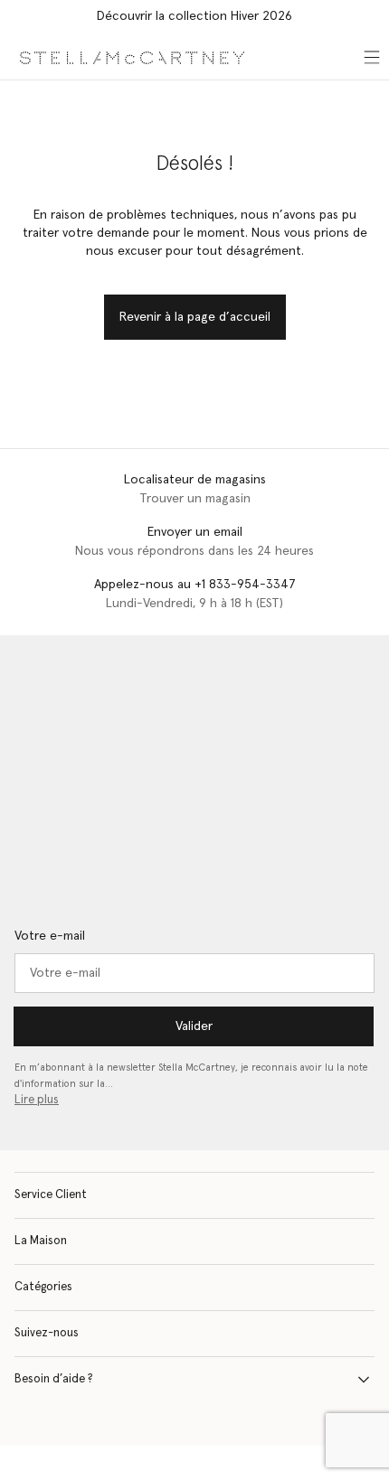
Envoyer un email (194, 532)
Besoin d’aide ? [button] (53, 1379)
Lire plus (36, 1100)
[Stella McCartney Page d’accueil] (132, 56)
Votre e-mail (49, 936)
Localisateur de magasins (195, 479)
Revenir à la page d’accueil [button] (194, 317)
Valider (194, 1026)
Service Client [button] (50, 1195)
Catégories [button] (43, 1287)
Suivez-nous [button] (46, 1333)
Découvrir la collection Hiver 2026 (194, 16)
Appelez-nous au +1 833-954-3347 (195, 584)
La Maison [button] (40, 1241)
